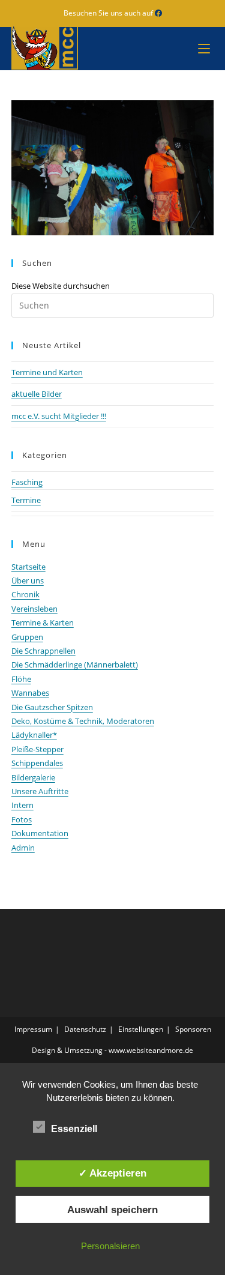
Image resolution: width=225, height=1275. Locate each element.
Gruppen (27, 636)
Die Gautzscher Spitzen (52, 707)
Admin (23, 847)
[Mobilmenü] (201, 48)
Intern (22, 805)
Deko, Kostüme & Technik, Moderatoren (82, 721)
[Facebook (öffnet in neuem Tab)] (158, 13)
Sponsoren (193, 1029)
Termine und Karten (47, 372)
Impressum (33, 1029)
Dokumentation (39, 833)
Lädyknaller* (34, 734)
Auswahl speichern (112, 1209)
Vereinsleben (34, 608)
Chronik (25, 594)
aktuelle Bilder (36, 393)
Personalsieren (110, 1246)
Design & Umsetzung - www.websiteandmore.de (112, 1050)
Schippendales (37, 763)
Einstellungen (140, 1029)
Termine (26, 500)
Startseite (28, 566)
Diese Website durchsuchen (60, 285)
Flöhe (21, 679)
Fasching (27, 482)
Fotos (21, 819)
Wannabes (30, 692)
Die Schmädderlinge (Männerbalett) (74, 664)
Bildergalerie (33, 777)
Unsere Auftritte (39, 791)
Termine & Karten (42, 622)
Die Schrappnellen (43, 650)
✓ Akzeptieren (112, 1173)
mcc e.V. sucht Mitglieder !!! (58, 416)
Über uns (27, 580)
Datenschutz (85, 1029)
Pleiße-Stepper (37, 749)
